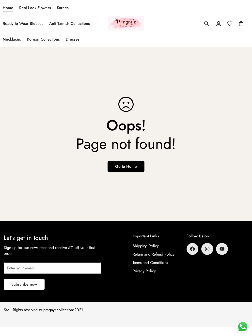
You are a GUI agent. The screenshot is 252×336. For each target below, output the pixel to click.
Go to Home (126, 166)
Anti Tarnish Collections (69, 23)
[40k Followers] (207, 249)
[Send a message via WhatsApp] (243, 327)
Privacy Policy (144, 271)
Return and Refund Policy (153, 254)
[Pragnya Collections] (126, 23)
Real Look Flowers (35, 8)
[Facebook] (192, 249)
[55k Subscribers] (222, 249)
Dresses (72, 39)
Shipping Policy (146, 246)
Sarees (63, 8)
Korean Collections (43, 39)
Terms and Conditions (150, 262)
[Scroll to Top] (242, 309)
